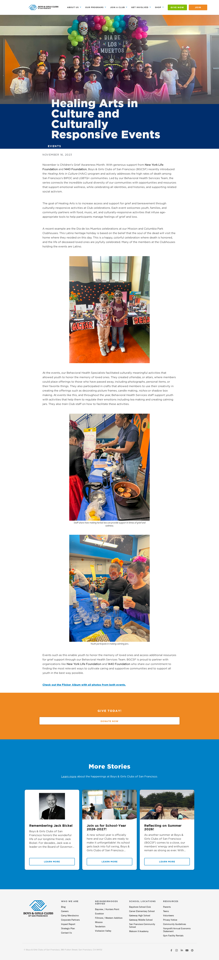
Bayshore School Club (140, 906)
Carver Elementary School (142, 911)
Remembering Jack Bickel (51, 825)
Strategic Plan (68, 928)
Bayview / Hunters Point (107, 909)
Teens (166, 911)
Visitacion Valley (103, 930)
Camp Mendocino (70, 915)
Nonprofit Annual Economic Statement (177, 930)
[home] (43, 7)
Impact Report (68, 924)
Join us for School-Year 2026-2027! (106, 827)
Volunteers (168, 915)
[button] (74, 7)
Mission (99, 922)
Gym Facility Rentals (173, 935)
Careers (65, 911)
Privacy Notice (170, 919)
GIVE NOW (177, 7)
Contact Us (66, 932)
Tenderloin (100, 926)
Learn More (52, 861)
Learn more (68, 776)
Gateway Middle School (141, 919)
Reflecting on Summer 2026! (162, 827)
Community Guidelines (174, 924)
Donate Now (110, 721)
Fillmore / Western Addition (109, 917)
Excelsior (99, 913)
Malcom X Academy (139, 931)
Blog (63, 906)
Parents (167, 906)
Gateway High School (139, 915)
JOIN (198, 7)
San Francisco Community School (142, 925)
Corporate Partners (70, 919)
